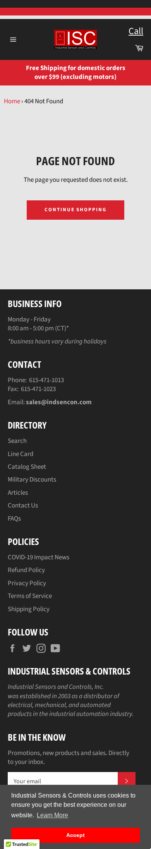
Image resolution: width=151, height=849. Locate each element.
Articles (18, 492)
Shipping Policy (29, 609)
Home (12, 101)
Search (17, 441)
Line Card (20, 454)
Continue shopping (75, 209)
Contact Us (23, 505)
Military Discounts (32, 479)
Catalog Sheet (27, 466)
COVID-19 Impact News (38, 557)
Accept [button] (75, 835)
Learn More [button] (52, 815)
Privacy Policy (27, 583)
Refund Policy (26, 570)
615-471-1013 (46, 380)
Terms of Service (30, 596)
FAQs (14, 518)
